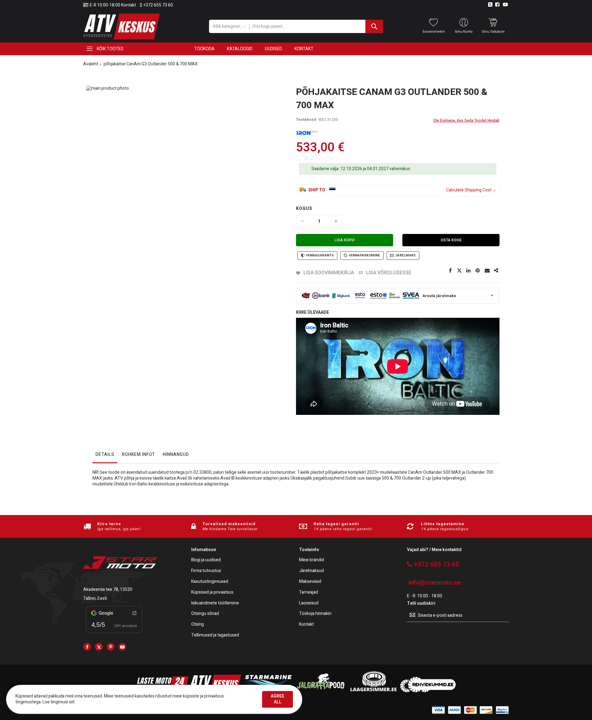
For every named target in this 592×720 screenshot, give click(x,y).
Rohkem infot (138, 454)
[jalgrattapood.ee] (321, 691)
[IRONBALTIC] (307, 133)
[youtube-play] (122, 647)
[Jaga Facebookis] (450, 271)
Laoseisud (309, 603)
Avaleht (90, 64)
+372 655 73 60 (158, 5)
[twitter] (99, 647)
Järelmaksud (311, 571)
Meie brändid (311, 560)
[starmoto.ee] (121, 26)
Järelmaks (405, 255)
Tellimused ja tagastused (215, 635)
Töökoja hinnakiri (315, 614)
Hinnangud (176, 454)
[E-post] (487, 271)
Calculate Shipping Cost (468, 190)
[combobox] (316, 26)
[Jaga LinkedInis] (469, 271)
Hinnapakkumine (364, 255)
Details (105, 454)
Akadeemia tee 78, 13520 (107, 589)
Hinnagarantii (320, 255)
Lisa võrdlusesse (388, 272)
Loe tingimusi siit (59, 702)
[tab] (104, 456)
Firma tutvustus (206, 571)
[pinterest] (110, 647)
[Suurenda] (336, 221)
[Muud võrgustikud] (496, 271)
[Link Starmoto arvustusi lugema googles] (114, 634)
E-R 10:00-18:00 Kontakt (113, 5)
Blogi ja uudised (206, 560)
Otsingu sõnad (205, 614)
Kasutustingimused (209, 582)
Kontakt (306, 625)
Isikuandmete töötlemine (215, 603)
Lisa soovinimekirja (328, 272)
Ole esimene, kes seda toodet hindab (466, 120)
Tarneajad (308, 592)
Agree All (277, 699)
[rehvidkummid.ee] (428, 691)
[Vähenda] (302, 221)
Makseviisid (310, 582)
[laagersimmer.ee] (373, 691)
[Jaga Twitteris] (459, 271)
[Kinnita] (478, 271)
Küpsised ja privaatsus (212, 592)
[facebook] (87, 647)
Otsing (197, 625)
